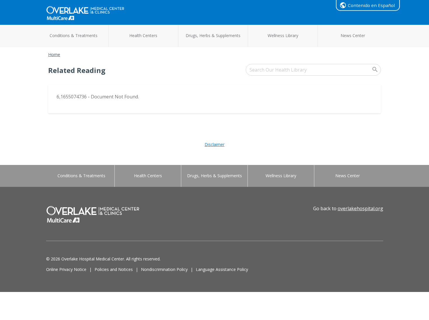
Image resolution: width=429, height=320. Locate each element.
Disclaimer (214, 144)
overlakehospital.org (360, 208)
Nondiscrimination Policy (164, 269)
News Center (353, 35)
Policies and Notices (114, 269)
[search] (313, 69)
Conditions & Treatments (73, 35)
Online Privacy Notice (66, 269)
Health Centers (143, 35)
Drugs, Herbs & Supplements (213, 35)
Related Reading (76, 70)
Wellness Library (283, 35)
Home (54, 54)
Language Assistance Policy (222, 269)
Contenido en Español (371, 5)
